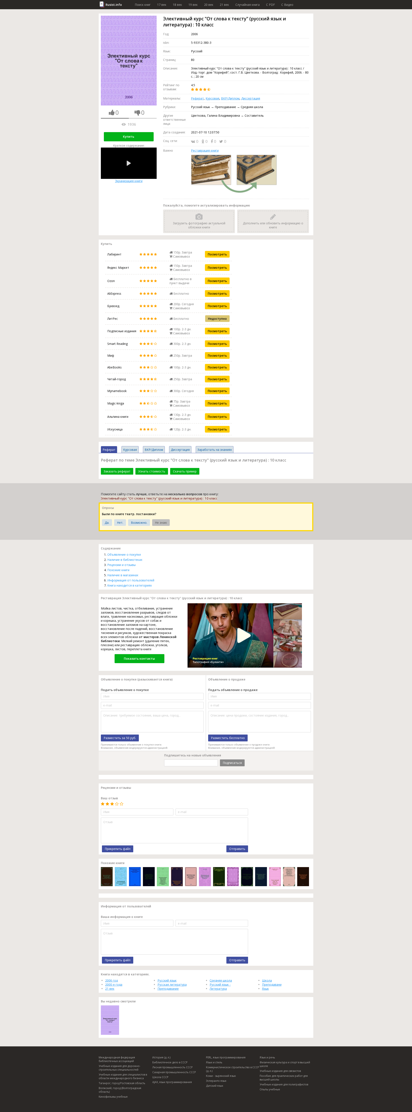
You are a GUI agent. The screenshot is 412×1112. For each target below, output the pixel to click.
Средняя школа (221, 980)
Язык (265, 989)
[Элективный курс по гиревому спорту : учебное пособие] (275, 877)
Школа (267, 980)
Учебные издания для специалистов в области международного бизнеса (123, 1076)
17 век (161, 5)
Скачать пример (185, 471)
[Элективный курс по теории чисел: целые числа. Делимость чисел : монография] (121, 877)
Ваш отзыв (109, 798)
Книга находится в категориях (129, 585)
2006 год (111, 980)
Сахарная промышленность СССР (174, 1072)
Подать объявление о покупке (125, 690)
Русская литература (172, 984)
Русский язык (167, 980)
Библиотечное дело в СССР (170, 1062)
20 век (208, 5)
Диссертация (250, 98)
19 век (193, 5)
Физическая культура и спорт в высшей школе (285, 1064)
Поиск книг (143, 5)
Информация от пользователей (130, 580)
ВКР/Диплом (230, 98)
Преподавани (272, 984)
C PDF (270, 5)
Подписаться (232, 763)
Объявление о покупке (124, 554)
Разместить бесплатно (228, 738)
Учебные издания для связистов (280, 1071)
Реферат (197, 98)
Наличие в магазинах (122, 575)
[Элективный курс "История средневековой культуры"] (135, 877)
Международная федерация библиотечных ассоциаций (117, 1059)
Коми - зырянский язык (221, 1076)
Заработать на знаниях (214, 450)
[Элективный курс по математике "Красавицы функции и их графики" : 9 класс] (303, 877)
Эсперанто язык (216, 1081)
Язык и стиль (214, 1062)
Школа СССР (160, 1077)
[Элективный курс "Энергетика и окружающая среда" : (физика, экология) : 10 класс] (177, 877)
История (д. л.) (161, 1057)
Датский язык (214, 1086)
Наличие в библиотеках (124, 560)
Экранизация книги (128, 181)
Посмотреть (217, 254)
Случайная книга (247, 5)
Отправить (237, 849)
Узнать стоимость (151, 471)
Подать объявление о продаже (233, 690)
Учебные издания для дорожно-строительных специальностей (119, 1067)
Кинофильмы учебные (113, 1096)
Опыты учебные (270, 1089)
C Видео (287, 5)
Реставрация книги (205, 150)
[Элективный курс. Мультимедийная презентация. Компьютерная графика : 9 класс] (191, 877)
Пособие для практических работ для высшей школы (284, 1077)
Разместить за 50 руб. (120, 738)
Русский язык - (220, 984)
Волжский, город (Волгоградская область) (120, 1090)
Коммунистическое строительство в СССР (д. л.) (232, 1069)
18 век (177, 5)
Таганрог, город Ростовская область (122, 1083)
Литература (218, 989)
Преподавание (168, 989)
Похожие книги (118, 570)
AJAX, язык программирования (172, 1082)
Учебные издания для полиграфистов (284, 1084)
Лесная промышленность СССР (172, 1067)
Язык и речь (267, 1057)
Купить (128, 136)
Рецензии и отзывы (121, 565)
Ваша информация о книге (122, 917)
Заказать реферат (117, 471)
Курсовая (212, 98)
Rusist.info (114, 5)
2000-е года (113, 984)
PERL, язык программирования (225, 1057)
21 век (224, 5)
